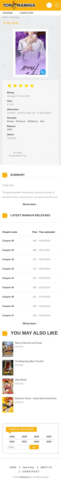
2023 (48, 436)
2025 (24, 436)
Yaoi (42, 121)
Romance (20, 121)
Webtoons (33, 121)
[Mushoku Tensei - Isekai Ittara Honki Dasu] (7, 404)
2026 (9, 129)
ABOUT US (46, 467)
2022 (12, 441)
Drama (10, 121)
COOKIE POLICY (30, 471)
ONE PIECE (21, 380)
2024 (36, 436)
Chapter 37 (8, 315)
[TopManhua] (20, 5)
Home (5, 17)
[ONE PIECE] (7, 386)
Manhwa (8, 13)
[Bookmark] (17, 147)
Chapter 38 (8, 306)
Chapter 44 (8, 250)
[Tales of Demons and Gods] (7, 349)
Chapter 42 (8, 268)
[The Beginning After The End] (7, 367)
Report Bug (28, 467)
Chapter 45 (8, 240)
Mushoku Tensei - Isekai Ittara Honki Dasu (36, 398)
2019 (48, 441)
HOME (13, 467)
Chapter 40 (8, 287)
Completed (26, 13)
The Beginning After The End (29, 361)
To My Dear (14, 17)
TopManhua (24, 477)
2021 (24, 441)
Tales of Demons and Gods (28, 343)
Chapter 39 (8, 296)
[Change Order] (7, 220)
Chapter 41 (8, 278)
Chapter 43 (8, 259)
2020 (36, 441)
